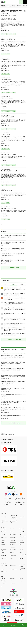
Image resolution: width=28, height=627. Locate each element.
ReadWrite (13, 583)
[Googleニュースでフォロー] (17, 494)
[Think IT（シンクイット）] (11, 488)
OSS (20, 544)
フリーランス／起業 (23, 555)
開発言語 (3, 540)
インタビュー (4, 580)
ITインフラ (8, 5)
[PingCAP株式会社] (9, 449)
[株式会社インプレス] (13, 592)
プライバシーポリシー (8, 502)
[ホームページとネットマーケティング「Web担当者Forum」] (6, 604)
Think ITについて (5, 521)
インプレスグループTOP (20, 504)
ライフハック (4, 558)
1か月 (22, 284)
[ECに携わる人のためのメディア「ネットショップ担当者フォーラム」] (19, 612)
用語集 (2, 433)
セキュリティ (13, 552)
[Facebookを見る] (9, 494)
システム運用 (13, 549)
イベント (12, 580)
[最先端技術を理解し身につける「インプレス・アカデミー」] (19, 620)
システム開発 (13, 534)
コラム (21, 580)
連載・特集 (3, 5)
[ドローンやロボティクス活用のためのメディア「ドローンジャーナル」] (6, 620)
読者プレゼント (22, 517)
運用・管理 (21, 546)
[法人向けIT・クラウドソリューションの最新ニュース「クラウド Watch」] (6, 608)
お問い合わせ (7, 501)
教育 (12, 558)
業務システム (13, 565)
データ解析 (22, 542)
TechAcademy (4, 583)
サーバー (13, 5)
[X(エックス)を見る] (13, 494)
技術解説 (12, 578)
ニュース (3, 578)
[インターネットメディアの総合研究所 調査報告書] (19, 604)
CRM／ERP (13, 544)
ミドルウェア (4, 537)
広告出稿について (13, 521)
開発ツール (13, 540)
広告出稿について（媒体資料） (20, 499)
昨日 (5, 284)
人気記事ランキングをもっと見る (14, 339)
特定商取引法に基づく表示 (20, 502)
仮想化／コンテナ (22, 532)
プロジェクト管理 (4, 550)
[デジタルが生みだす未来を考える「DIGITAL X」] (19, 616)
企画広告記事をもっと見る (14, 423)
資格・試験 (4, 555)
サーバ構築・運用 (22, 569)
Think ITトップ (3, 431)
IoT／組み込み (4, 534)
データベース (13, 537)
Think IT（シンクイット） (5, 2)
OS (20, 534)
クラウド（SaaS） (14, 542)
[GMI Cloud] (9, 461)
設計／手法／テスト (22, 537)
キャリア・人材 (13, 555)
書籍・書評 (21, 578)
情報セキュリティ (14, 569)
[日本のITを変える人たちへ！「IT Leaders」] (19, 608)
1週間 (13, 284)
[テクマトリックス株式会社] (7, 477)
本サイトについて (8, 498)
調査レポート (4, 569)
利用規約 (17, 501)
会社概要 (6, 504)
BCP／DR (21, 549)
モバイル (3, 544)
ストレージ (4, 531)
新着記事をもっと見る (14, 267)
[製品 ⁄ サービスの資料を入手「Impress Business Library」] (6, 616)
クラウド (12, 531)
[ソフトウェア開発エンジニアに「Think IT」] (19, 600)
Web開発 (21, 540)
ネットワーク (19, 5)
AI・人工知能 (13, 546)
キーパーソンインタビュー (22, 565)
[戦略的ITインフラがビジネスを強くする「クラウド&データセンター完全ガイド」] (6, 600)
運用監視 (3, 552)
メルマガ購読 (4, 517)
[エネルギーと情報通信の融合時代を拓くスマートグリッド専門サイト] (6, 612)
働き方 (21, 552)
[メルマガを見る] (6, 494)
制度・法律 (21, 558)
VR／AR (3, 546)
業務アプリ (4, 542)
